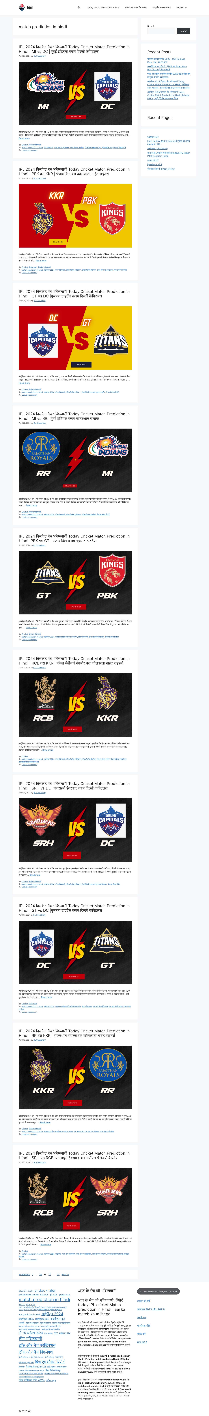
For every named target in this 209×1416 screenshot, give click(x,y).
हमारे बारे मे (142, 1342)
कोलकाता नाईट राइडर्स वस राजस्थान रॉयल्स (58, 1131)
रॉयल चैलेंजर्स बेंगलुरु (53, 1370)
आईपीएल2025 (42, 1319)
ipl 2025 (53, 1295)
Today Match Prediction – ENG (102, 7)
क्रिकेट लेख (33, 1004)
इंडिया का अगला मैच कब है (135, 7)
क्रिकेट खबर (33, 267)
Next (65, 1274)
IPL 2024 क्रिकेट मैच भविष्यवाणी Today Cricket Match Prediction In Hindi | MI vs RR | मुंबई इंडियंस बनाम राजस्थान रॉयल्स (74, 416)
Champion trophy (26, 1291)
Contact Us (153, 136)
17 (50, 1274)
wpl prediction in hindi (29, 1314)
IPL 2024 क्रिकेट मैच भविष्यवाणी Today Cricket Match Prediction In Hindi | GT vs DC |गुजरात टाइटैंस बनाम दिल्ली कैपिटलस (74, 293)
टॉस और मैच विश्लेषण (77, 147)
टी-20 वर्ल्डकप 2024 (31, 1333)
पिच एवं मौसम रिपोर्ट (119, 147)
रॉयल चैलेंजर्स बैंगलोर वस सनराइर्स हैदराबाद (31, 1377)
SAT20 (22, 1304)
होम (79, 7)
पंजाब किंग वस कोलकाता (105, 270)
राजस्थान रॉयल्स (61, 1367)
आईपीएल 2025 (26, 1318)
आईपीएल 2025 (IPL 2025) (151, 1309)
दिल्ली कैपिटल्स (49, 1357)
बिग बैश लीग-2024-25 (36, 1366)
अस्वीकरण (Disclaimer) (157, 148)
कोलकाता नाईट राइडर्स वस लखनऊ (29, 1326)
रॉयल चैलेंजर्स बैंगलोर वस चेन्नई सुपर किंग (31, 1374)
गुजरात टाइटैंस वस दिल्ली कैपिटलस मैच (68, 1006)
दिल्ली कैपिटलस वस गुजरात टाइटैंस (93, 392)
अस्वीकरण (141, 1317)
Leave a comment (29, 150)
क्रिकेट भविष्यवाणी (35, 145)
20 (58, 1274)
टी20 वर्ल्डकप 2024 (62, 1333)
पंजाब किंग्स (59, 1357)
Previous (24, 1274)
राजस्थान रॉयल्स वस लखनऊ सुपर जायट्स (31, 1370)
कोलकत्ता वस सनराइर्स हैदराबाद (61, 1323)
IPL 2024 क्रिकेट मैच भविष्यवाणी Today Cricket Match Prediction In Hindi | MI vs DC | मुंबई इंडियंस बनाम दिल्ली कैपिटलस (74, 49)
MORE (180, 7)
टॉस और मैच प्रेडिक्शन (61, 147)
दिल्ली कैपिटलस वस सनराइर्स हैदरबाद (94, 884)
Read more (24, 138)
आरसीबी (21, 1323)
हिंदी (30, 7)
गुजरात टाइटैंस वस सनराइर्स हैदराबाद (29, 1329)
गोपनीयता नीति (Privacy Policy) (161, 168)
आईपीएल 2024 (49, 270)
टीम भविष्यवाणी (48, 147)
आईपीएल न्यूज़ (60, 1254)
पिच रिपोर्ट (21, 1367)
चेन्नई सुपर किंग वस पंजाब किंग (51, 1329)
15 (41, 1274)
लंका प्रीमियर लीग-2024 (32, 1380)
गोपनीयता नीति (143, 1325)
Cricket (25, 145)
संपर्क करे (141, 1333)
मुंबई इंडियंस (51, 1367)
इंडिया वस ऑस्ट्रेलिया (32, 1323)
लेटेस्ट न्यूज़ (51, 1380)
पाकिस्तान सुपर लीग (26, 1362)
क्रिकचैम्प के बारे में (154, 164)
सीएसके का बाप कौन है (162, 7)
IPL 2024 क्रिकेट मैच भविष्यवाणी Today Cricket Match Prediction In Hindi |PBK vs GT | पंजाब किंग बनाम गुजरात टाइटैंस (74, 538)
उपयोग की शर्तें (152, 160)
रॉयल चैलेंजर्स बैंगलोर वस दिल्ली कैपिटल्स (56, 1374)
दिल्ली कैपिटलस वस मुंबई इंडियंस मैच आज (98, 147)
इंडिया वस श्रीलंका (45, 1323)
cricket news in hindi (29, 1294)
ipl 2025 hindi (64, 1295)
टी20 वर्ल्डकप (48, 1333)
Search (150, 26)
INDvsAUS (44, 1295)
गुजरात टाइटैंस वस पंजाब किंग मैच (66, 637)
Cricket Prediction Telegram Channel (158, 1291)
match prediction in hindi (32, 147)
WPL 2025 (30, 1305)
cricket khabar (45, 1290)
